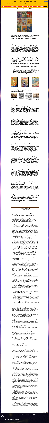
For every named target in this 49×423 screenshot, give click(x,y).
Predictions (35, 172)
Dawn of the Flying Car (24, 149)
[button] (14, 95)
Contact (34, 414)
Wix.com (17, 419)
